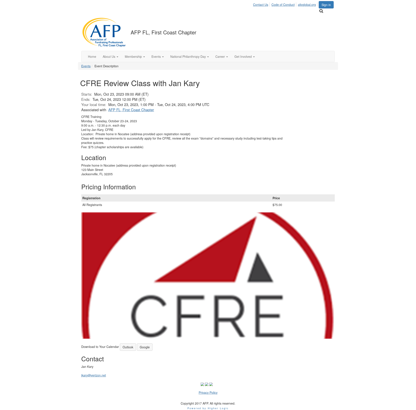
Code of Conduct (283, 4)
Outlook (128, 347)
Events (86, 66)
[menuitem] (262, 4)
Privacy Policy (208, 392)
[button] (110, 56)
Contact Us (260, 4)
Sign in (326, 5)
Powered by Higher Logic (208, 408)
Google (145, 347)
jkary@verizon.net (93, 375)
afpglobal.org (307, 4)
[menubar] (286, 4)
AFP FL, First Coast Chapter (131, 109)
